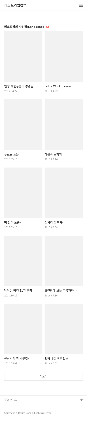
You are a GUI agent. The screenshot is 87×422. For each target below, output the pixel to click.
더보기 (43, 376)
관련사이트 (10, 400)
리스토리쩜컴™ (15, 5)
